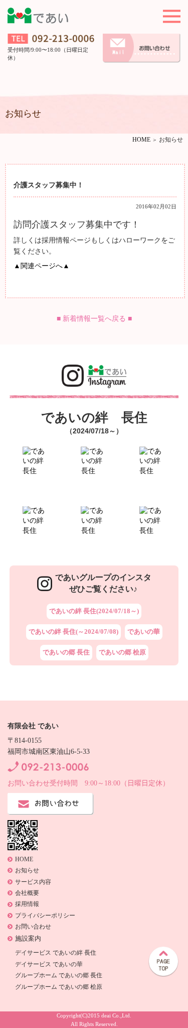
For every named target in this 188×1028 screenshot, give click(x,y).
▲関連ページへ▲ (42, 266)
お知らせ (27, 870)
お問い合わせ (33, 926)
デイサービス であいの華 (49, 964)
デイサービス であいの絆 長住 (55, 952)
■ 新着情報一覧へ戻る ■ (94, 318)
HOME (141, 139)
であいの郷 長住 (66, 652)
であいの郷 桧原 (122, 652)
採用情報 (27, 903)
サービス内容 (33, 881)
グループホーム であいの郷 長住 (58, 975)
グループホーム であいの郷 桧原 (58, 986)
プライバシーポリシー (45, 915)
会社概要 (27, 892)
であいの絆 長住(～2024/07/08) (73, 631)
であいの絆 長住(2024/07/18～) (94, 611)
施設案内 (28, 938)
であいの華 (143, 631)
